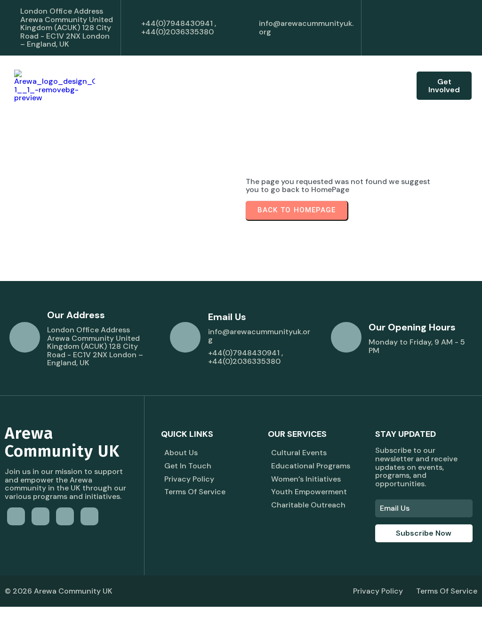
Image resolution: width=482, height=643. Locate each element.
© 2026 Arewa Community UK (58, 591)
